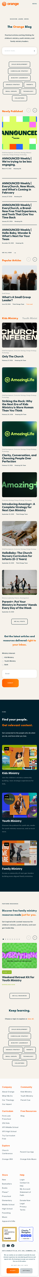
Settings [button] (26, 1270)
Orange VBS (7, 1159)
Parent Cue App (27, 1152)
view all (31, 1019)
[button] (29, 110)
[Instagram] (3, 1245)
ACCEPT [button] (13, 1270)
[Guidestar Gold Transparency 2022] (9, 1234)
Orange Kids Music (28, 1159)
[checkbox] (19, 661)
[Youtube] (8, 1245)
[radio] (19, 657)
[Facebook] (12, 1245)
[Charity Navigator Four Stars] (26, 1234)
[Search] (34, 51)
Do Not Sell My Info (19, 1265)
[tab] (10, 318)
